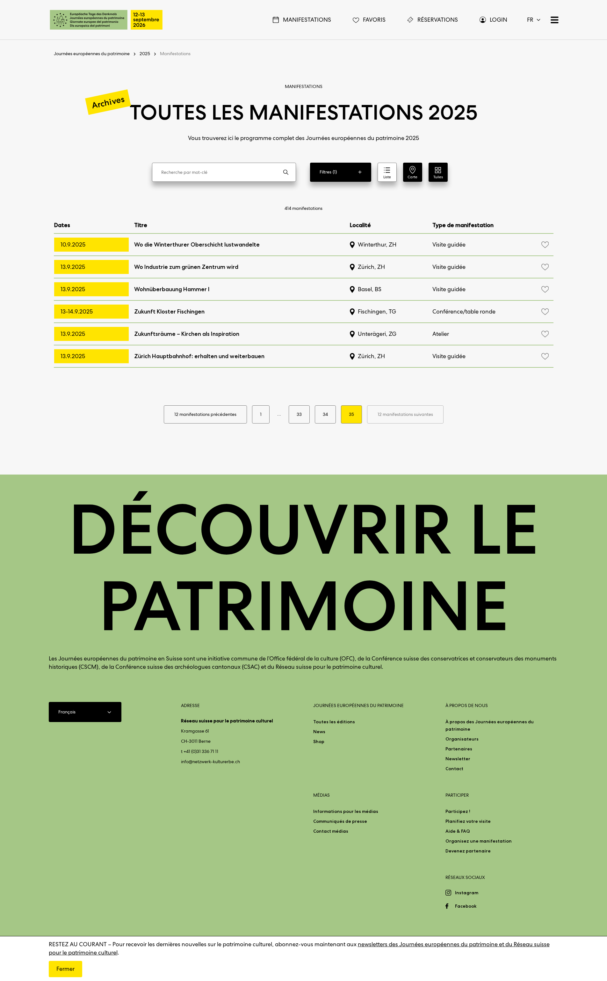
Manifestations (307, 19)
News (319, 731)
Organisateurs (462, 739)
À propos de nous (466, 705)
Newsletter (457, 759)
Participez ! (457, 811)
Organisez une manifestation (478, 841)
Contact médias (330, 831)
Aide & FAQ (457, 831)
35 (351, 414)
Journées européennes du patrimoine (92, 53)
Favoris (374, 19)
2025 (145, 53)
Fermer (65, 968)
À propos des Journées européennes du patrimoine (489, 725)
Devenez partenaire (468, 851)
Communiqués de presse (340, 821)
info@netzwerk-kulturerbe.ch (210, 761)
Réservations (437, 19)
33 (299, 414)
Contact (454, 768)
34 (325, 414)
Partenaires (458, 749)
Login (498, 19)
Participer (457, 795)
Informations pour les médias (345, 811)
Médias (321, 795)
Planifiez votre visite (468, 821)
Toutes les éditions (334, 722)
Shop (318, 741)
